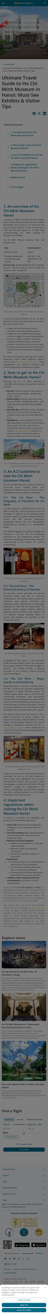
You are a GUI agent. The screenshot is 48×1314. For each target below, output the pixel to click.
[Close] (45, 1288)
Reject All (24, 1305)
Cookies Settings (24, 1300)
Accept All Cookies (24, 1310)
